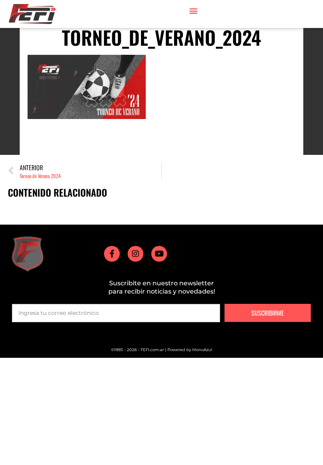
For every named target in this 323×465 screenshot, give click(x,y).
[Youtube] (159, 254)
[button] (193, 10)
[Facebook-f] (112, 254)
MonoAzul (202, 349)
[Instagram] (135, 254)
